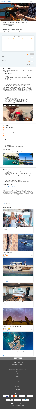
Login (4, 203)
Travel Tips (18, 390)
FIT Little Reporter (18, 386)
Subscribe (18, 358)
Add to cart (30, 64)
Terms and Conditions (12, 186)
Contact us (18, 374)
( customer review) (10, 27)
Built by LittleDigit (18, 406)
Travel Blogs (18, 388)
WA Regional (13, 29)
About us (18, 373)
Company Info (18, 376)
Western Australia (19, 29)
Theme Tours (18, 389)
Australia (8, 29)
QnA (18, 381)
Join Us (18, 377)
